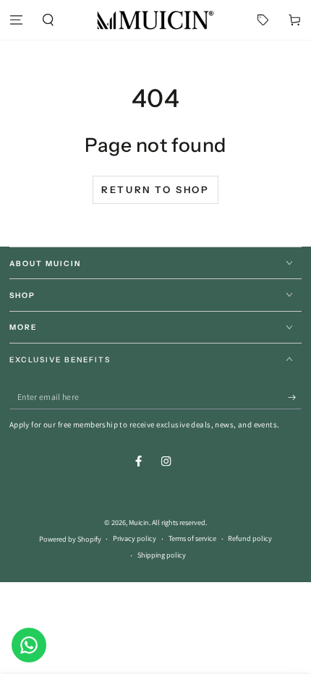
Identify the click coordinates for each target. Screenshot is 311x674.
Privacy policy (134, 538)
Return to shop (155, 189)
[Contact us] (29, 645)
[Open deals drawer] (263, 20)
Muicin (139, 522)
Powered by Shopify (70, 539)
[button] (48, 20)
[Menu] (16, 20)
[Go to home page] (155, 20)
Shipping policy (161, 555)
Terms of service (192, 538)
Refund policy (250, 538)
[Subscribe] (295, 397)
